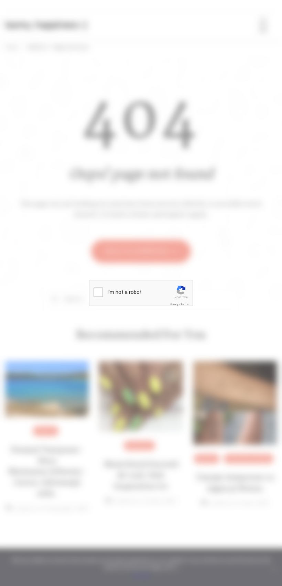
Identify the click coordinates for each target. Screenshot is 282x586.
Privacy (174, 304)
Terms (185, 304)
